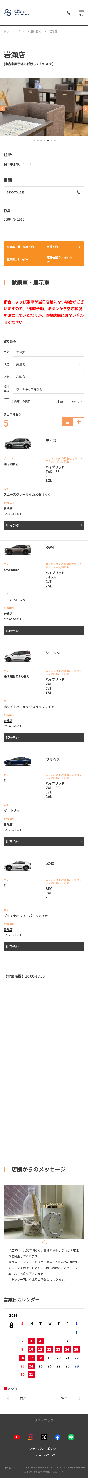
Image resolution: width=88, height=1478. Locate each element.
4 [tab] (44, 141)
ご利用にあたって (44, 1455)
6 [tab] (51, 141)
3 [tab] (41, 141)
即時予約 (12, 525)
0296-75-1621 (16, 192)
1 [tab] (34, 141)
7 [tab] (55, 141)
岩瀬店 (8, 508)
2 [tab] (38, 141)
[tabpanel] (44, 107)
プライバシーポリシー (44, 1448)
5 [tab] (48, 141)
